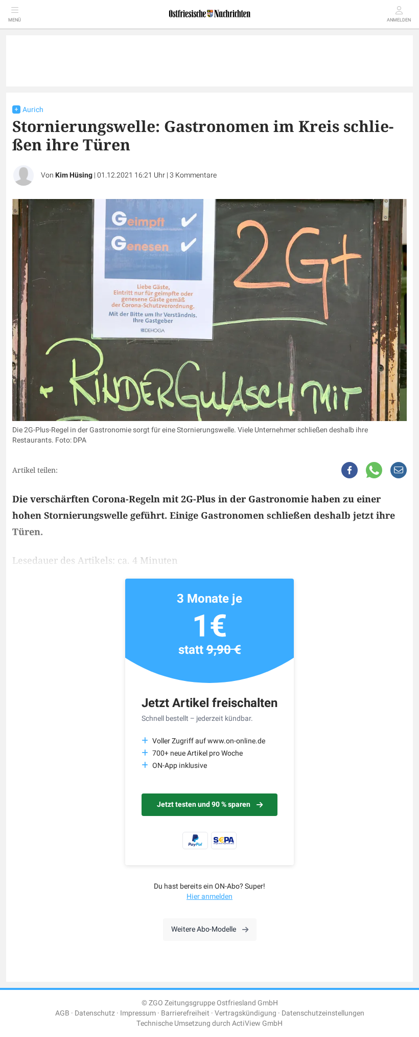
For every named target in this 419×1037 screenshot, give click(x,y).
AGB (62, 1013)
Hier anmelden (209, 896)
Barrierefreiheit (185, 1013)
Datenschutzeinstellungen (323, 1013)
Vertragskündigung (245, 1013)
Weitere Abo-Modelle (203, 929)
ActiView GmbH (257, 1023)
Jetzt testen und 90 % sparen (203, 804)
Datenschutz (95, 1013)
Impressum (138, 1013)
